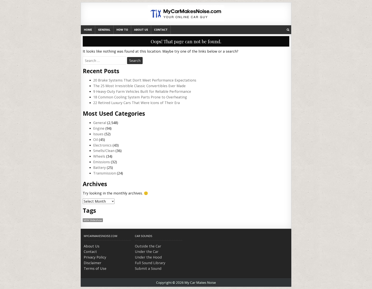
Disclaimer (92, 262)
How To (122, 29)
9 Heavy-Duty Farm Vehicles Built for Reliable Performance (142, 91)
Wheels (99, 156)
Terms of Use (95, 268)
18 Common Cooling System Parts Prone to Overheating (140, 97)
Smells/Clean (104, 150)
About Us (141, 29)
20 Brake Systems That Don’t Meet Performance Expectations (144, 80)
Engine (98, 128)
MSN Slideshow (93, 220)
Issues (98, 134)
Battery (99, 167)
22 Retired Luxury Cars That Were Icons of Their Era (136, 102)
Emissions (101, 162)
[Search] (288, 29)
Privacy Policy (95, 257)
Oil (95, 139)
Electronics (102, 145)
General (104, 29)
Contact (161, 29)
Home (88, 29)
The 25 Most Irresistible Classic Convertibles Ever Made (139, 85)
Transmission (104, 173)
